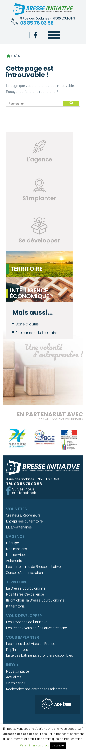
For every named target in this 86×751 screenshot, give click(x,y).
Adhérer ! (64, 704)
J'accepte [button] (58, 745)
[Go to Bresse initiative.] (8, 56)
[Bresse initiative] (43, 10)
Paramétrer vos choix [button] (34, 745)
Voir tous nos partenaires (63, 418)
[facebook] (35, 35)
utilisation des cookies (18, 734)
